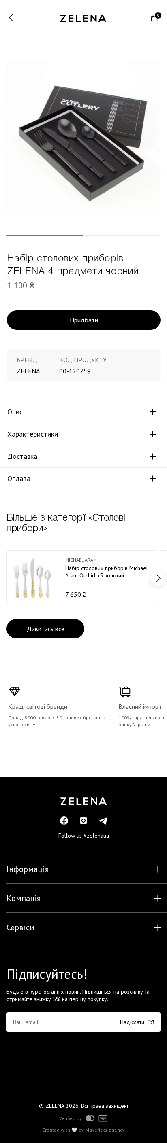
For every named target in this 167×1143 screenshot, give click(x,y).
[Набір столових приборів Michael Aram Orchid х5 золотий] (82, 578)
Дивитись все (45, 629)
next (158, 578)
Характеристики (32, 434)
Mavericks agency (105, 1130)
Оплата (18, 478)
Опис (15, 411)
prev (9, 578)
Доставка (22, 456)
